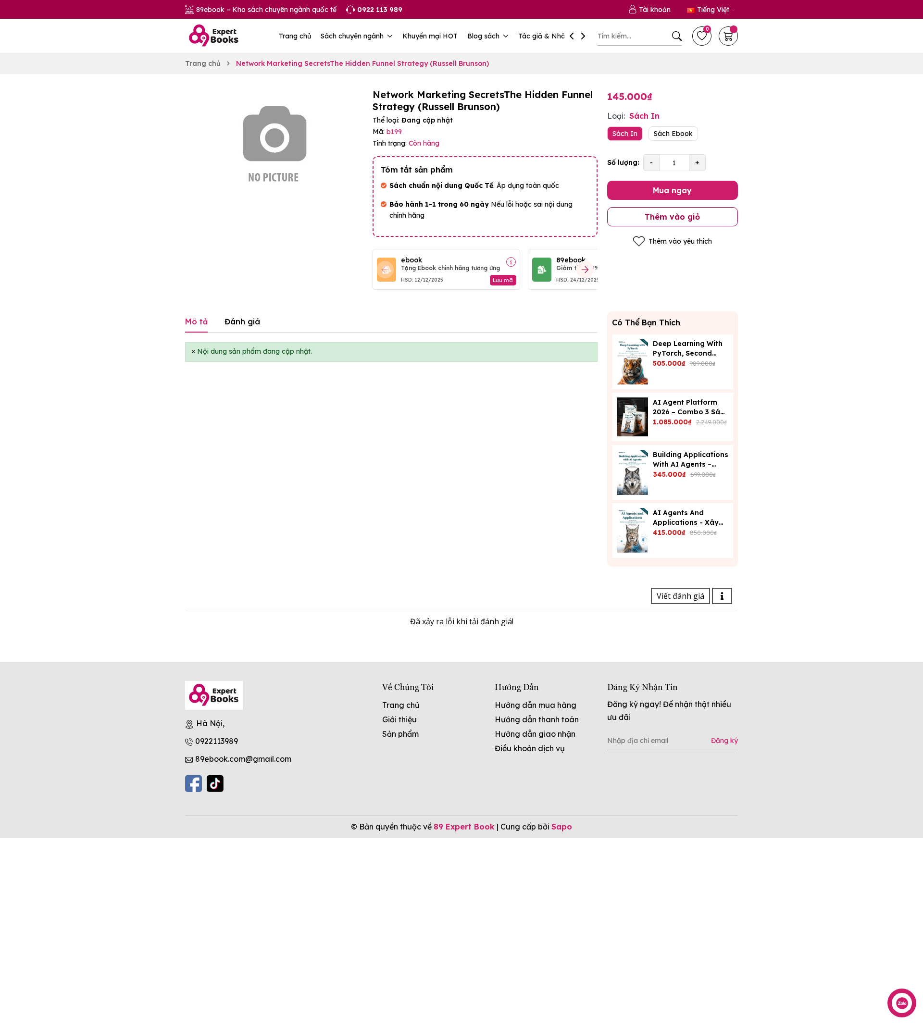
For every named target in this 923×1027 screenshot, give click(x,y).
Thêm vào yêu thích (680, 241)
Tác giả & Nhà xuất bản (557, 36)
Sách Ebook (673, 133)
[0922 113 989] (374, 9)
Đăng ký (724, 740)
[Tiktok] (215, 783)
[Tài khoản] (649, 9)
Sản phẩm (400, 734)
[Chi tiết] (511, 262)
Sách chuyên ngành (353, 36)
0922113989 (216, 741)
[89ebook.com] (214, 695)
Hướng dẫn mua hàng (535, 705)
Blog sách (484, 36)
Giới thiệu (399, 719)
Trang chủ (295, 36)
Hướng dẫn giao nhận (535, 734)
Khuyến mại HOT (430, 36)
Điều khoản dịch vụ (530, 748)
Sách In (624, 133)
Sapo (561, 826)
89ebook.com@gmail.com (243, 759)
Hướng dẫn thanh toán (537, 719)
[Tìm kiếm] (677, 36)
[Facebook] (193, 783)
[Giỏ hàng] (728, 36)
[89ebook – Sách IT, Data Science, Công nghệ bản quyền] (214, 36)
